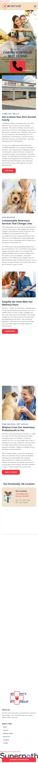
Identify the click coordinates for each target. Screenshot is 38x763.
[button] (35, 6)
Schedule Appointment (19, 759)
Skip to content (5, 1)
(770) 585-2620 (24, 70)
